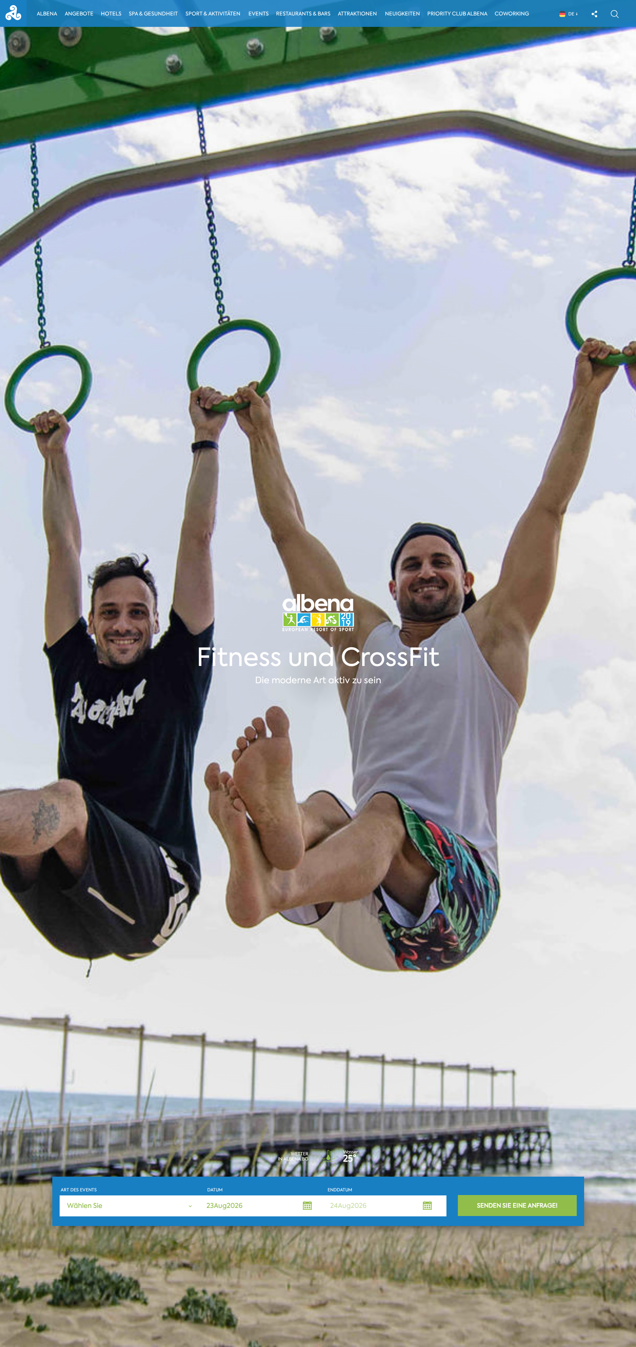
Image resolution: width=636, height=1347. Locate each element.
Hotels (111, 13)
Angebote (79, 13)
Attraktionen (357, 13)
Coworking (512, 13)
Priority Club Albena (457, 13)
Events (258, 13)
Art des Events (79, 1190)
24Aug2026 (348, 1205)
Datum (215, 1190)
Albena (47, 13)
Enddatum (340, 1190)
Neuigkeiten (402, 13)
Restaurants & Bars (303, 13)
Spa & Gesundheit (153, 13)
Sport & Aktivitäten (213, 13)
